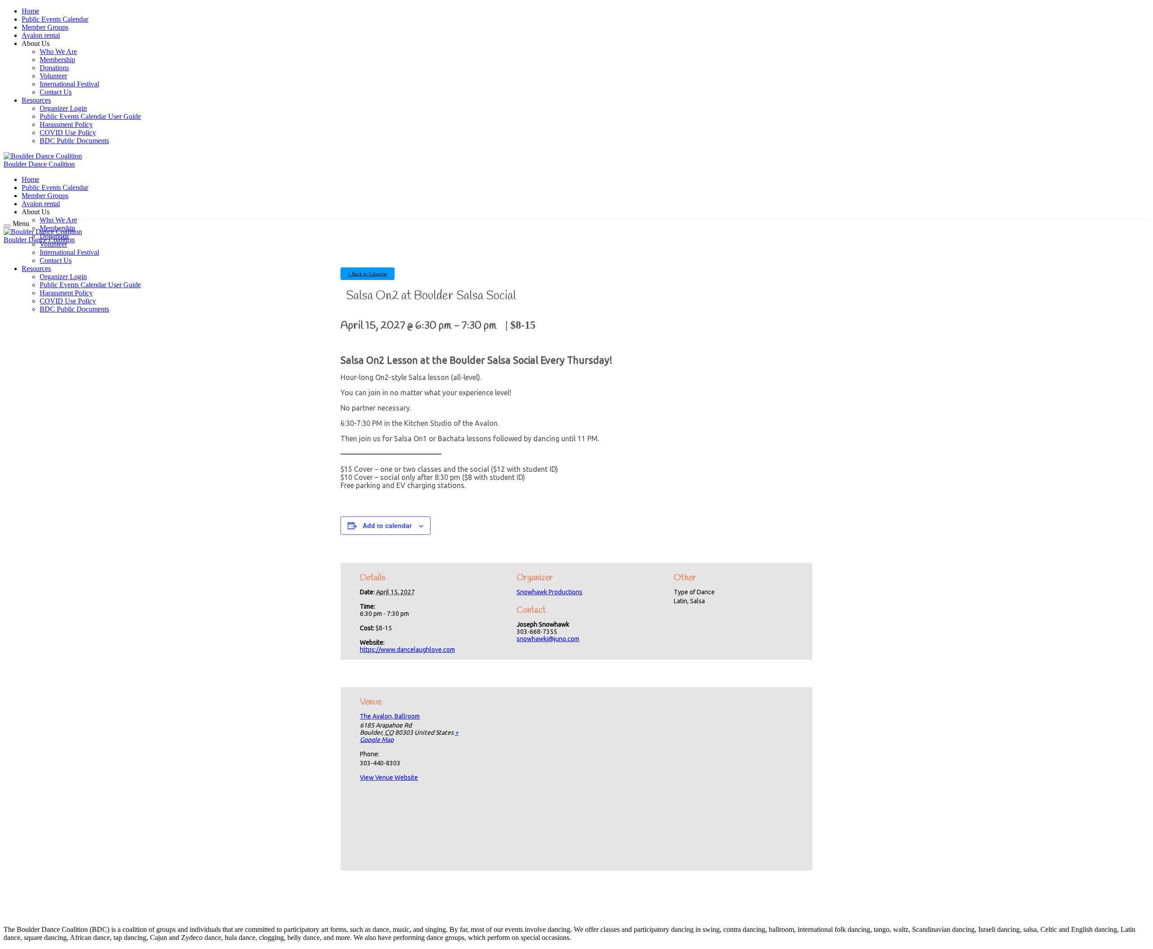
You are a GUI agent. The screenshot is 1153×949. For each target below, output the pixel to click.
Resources (36, 100)
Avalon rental (41, 35)
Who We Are (58, 51)
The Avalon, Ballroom (390, 716)
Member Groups (45, 27)
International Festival (69, 84)
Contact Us (56, 92)
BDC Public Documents (74, 141)
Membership (57, 59)
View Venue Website (389, 777)
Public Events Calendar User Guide (90, 116)
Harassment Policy (66, 124)
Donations (54, 68)
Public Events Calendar (55, 19)
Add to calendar (387, 525)
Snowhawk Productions (549, 592)
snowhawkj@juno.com (548, 638)
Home (30, 11)
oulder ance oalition (39, 164)
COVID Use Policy (68, 132)
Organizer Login (63, 108)
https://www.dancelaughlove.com (407, 649)
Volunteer (53, 76)
